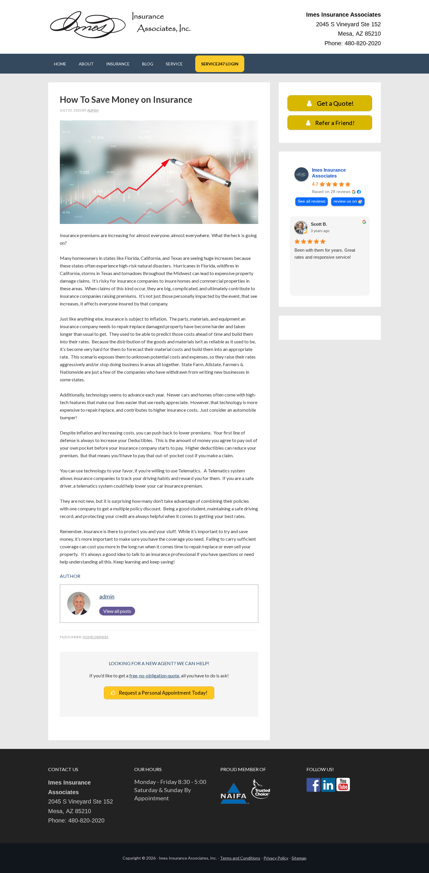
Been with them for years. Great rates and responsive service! (324, 254)
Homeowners (95, 637)
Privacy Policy (276, 857)
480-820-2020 (363, 43)
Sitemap (299, 857)
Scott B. (319, 224)
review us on (345, 201)
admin (106, 596)
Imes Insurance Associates (329, 173)
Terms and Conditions (240, 857)
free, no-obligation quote (154, 675)
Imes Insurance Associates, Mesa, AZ (121, 24)
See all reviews (311, 201)
